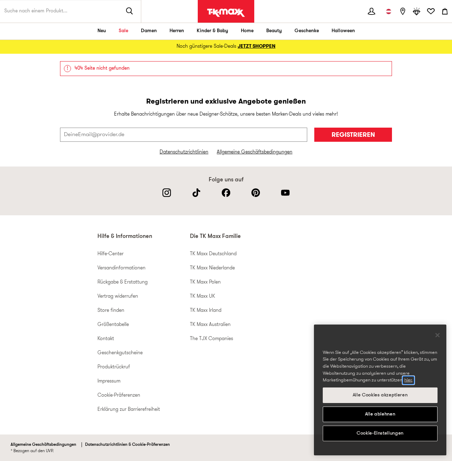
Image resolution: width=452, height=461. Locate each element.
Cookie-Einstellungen (380, 433)
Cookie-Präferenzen (118, 395)
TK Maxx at (226, 13)
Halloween (343, 31)
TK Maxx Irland (205, 310)
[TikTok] (196, 192)
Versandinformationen (121, 268)
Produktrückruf (113, 367)
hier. (408, 380)
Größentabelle (113, 324)
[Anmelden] (371, 11)
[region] (380, 390)
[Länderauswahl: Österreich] (388, 11)
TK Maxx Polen (205, 282)
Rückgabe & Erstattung (122, 282)
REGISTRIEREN (353, 135)
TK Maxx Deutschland (213, 254)
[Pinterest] (255, 192)
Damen (149, 31)
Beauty (274, 31)
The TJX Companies (211, 339)
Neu (101, 31)
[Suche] (129, 11)
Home (247, 31)
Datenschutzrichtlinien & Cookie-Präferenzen (127, 445)
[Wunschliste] (431, 11)
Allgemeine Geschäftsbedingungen (254, 152)
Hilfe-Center (110, 254)
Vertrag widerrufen (117, 296)
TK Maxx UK (202, 296)
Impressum (108, 381)
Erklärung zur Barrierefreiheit (128, 409)
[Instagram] (166, 192)
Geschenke (307, 31)
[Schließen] (437, 335)
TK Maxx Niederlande (212, 268)
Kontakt (105, 339)
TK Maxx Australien (210, 324)
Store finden (110, 310)
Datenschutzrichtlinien (184, 152)
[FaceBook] (226, 192)
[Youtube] (285, 192)
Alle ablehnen (380, 414)
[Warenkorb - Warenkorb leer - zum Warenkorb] (445, 11)
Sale (123, 31)
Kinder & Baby (212, 31)
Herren (177, 31)
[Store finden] (403, 11)
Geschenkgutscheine (120, 353)
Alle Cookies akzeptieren (380, 395)
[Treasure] (417, 11)
